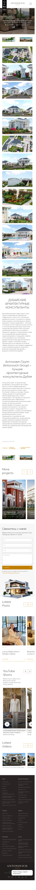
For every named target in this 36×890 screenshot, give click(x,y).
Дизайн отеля (22, 789)
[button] (24, 472)
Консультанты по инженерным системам (8, 823)
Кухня (19, 829)
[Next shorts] (30, 671)
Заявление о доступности (9, 805)
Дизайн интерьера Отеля (25, 857)
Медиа (4, 788)
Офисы (20, 820)
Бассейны (4, 844)
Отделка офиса (6, 818)
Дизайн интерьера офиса (25, 799)
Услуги (20, 836)
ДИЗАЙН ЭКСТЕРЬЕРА (24, 787)
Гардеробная (21, 818)
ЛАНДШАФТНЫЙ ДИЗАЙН (9, 839)
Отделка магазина (7, 820)
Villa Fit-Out (5, 813)
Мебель (20, 810)
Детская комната (23, 822)
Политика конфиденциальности (10, 572)
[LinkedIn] (22, 877)
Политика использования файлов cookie (9, 802)
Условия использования (8, 799)
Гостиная (20, 826)
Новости (4, 786)
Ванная (20, 824)
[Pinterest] (26, 877)
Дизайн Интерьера (23, 779)
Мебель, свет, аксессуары (25, 849)
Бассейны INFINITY (7, 850)
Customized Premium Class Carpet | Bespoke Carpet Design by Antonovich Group (14, 732)
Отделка (4, 810)
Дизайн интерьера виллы (25, 781)
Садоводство (5, 841)
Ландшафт (5, 836)
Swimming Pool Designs (8, 846)
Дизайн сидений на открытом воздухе (7, 828)
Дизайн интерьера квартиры (23, 784)
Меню (3, 779)
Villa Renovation (22, 795)
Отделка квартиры (7, 815)
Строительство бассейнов (9, 848)
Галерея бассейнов (7, 855)
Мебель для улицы (23, 815)
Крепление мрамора (7, 831)
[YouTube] (9, 877)
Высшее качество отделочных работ (23, 843)
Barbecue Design (6, 825)
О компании (5, 781)
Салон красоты (22, 797)
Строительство (6, 784)
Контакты (4, 790)
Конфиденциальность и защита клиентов (8, 797)
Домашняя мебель (23, 813)
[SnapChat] (19, 877)
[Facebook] (16, 877)
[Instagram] (12, 877)
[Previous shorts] (25, 671)
